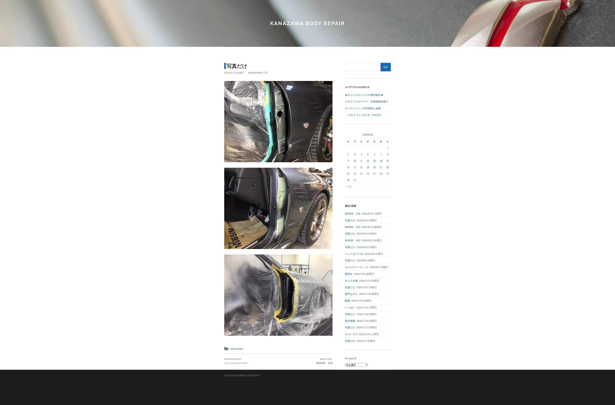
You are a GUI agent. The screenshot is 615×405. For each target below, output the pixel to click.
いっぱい (350, 307)
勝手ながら (351, 293)
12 (368, 161)
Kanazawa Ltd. (258, 72)
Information (236, 348)
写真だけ (350, 220)
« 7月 (349, 186)
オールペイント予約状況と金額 (363, 108)
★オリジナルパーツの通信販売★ (364, 94)
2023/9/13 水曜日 (234, 72)
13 (374, 161)
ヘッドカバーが (354, 253)
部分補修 (350, 320)
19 (368, 167)
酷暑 (347, 300)
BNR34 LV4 (324, 361)
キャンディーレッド (356, 267)
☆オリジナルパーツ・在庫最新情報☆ (367, 101)
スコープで (351, 334)
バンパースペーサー (236, 361)
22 (387, 167)
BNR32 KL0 (352, 226)
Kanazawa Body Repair (307, 23)
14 (381, 161)
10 (354, 161)
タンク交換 (351, 280)
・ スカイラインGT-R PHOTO (363, 114)
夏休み (349, 273)
